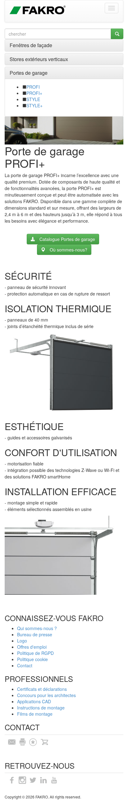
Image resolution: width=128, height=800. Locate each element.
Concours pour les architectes (46, 695)
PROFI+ (34, 93)
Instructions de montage (41, 707)
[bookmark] (33, 741)
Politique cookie (32, 659)
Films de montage (35, 714)
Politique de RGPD (35, 653)
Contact (24, 665)
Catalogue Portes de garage (67, 239)
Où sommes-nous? (68, 250)
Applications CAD (34, 701)
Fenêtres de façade (31, 45)
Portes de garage (29, 72)
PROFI (33, 87)
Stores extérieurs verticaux (39, 59)
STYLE (33, 99)
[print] (22, 741)
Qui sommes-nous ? (37, 628)
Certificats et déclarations (42, 689)
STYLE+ (34, 105)
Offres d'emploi (32, 647)
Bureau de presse (34, 634)
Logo (22, 641)
